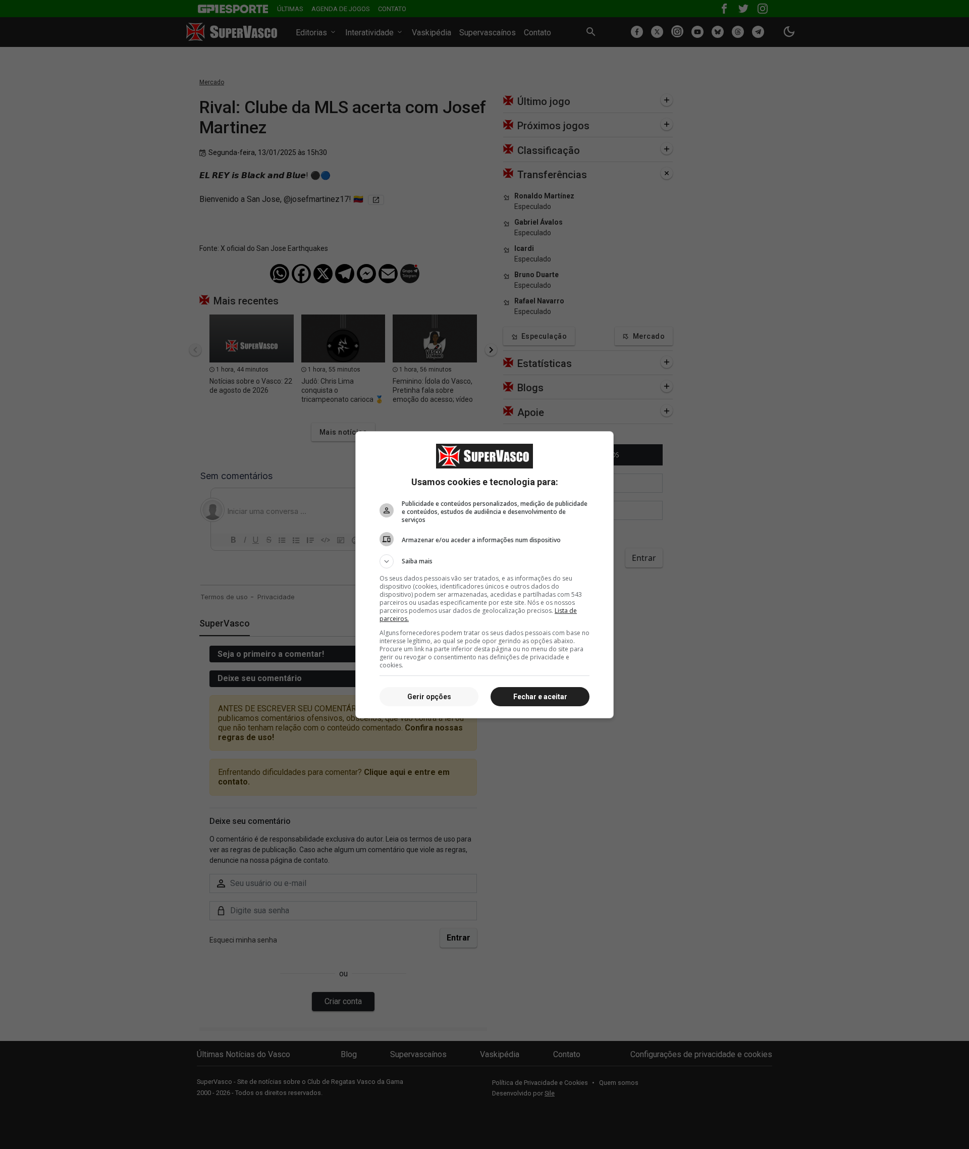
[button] (484, 561)
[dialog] (484, 574)
